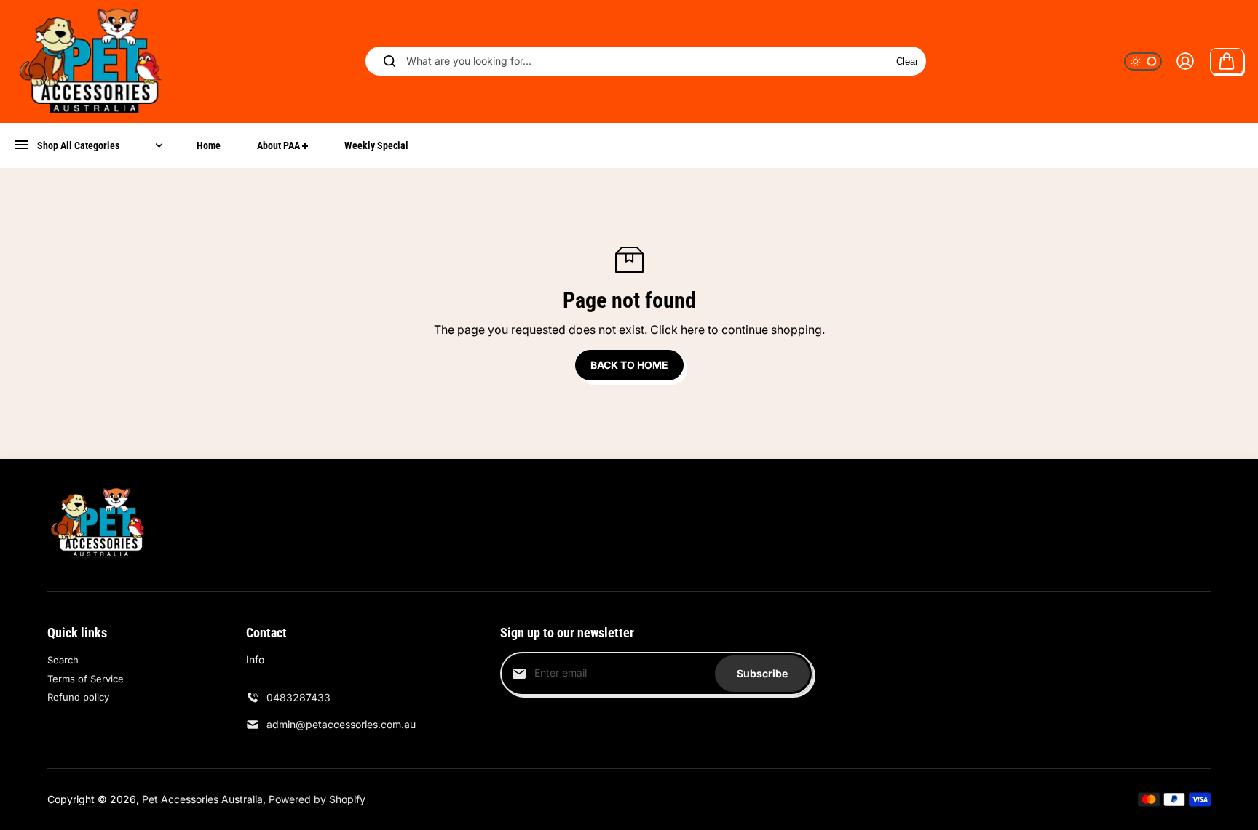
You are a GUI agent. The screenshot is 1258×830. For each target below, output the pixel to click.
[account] (1185, 61)
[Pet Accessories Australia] (91, 61)
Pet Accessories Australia (202, 799)
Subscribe (762, 673)
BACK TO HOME (629, 365)
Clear (907, 61)
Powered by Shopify (317, 799)
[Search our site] (389, 61)
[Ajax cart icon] (1226, 61)
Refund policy (78, 697)
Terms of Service (85, 679)
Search (63, 660)
